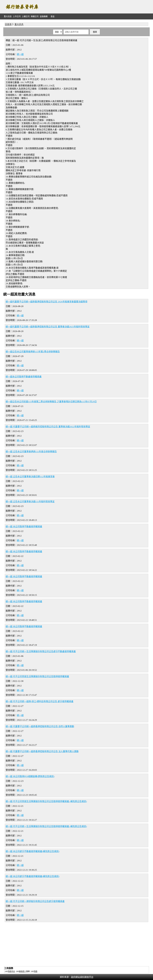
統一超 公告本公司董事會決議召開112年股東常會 (30, 476)
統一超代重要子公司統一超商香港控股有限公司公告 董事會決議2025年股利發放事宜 (47, 326)
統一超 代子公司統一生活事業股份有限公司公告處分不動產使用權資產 (41, 651)
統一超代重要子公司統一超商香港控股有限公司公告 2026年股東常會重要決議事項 (46, 301)
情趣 (35, 971)
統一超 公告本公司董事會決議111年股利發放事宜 (30, 501)
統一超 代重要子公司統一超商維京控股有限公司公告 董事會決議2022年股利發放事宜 (48, 426)
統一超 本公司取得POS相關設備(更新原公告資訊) (30, 776)
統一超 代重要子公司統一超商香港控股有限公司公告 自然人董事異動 (40, 726)
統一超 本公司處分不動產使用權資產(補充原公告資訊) (32, 851)
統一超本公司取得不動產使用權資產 (24, 376)
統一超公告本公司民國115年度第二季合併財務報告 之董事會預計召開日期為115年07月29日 (51, 401)
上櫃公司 (26, 16)
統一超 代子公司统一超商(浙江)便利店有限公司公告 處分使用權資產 (39, 701)
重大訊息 (8, 16)
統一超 (20, 54)
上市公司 (17, 16)
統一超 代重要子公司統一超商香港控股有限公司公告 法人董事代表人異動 (42, 751)
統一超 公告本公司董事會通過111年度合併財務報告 (31, 451)
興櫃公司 (35, 16)
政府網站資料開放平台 (82, 977)
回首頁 (8, 24)
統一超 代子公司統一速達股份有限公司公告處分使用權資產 (35, 901)
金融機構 (44, 16)
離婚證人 (22, 971)
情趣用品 (11, 971)
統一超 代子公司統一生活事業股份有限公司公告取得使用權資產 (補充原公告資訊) (46, 826)
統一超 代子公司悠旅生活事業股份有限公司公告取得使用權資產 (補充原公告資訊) (46, 801)
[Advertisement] (95, 6)
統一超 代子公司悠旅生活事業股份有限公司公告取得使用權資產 (37, 676)
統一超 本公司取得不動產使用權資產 (24, 526)
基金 (53, 16)
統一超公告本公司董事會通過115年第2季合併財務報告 (33, 351)
